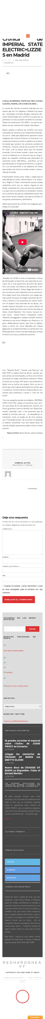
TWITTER (10, 862)
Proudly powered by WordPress (14, 977)
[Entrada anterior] (13, 454)
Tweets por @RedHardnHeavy (16, 721)
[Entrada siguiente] (33, 454)
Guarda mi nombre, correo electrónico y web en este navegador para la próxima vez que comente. (22, 589)
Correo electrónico (11, 566)
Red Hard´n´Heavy (22, 60)
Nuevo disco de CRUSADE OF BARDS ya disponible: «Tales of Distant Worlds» (22, 770)
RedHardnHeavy (22, 964)
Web (3, 575)
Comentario (7, 529)
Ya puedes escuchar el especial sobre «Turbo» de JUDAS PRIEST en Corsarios (22, 743)
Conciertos (9, 62)
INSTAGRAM (11, 878)
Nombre (5, 557)
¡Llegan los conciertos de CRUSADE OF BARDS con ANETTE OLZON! (22, 757)
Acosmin (22, 981)
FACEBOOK (11, 870)
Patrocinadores (14, 651)
